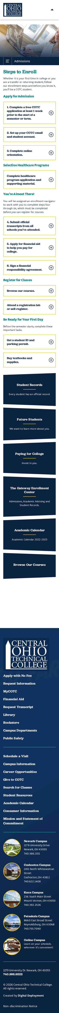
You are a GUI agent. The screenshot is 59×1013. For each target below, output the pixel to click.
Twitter (41, 661)
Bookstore (11, 722)
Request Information (19, 683)
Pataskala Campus (36, 916)
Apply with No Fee (17, 676)
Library (9, 715)
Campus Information (19, 764)
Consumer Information (21, 811)
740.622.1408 (32, 881)
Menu (52, 10)
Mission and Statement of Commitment (23, 821)
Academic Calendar (19, 803)
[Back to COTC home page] (26, 654)
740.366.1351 (32, 853)
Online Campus (34, 940)
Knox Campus (33, 892)
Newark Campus (35, 841)
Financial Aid (13, 699)
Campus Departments (20, 730)
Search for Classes (17, 787)
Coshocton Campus (37, 865)
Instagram (29, 661)
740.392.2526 (32, 904)
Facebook (7, 661)
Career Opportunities (20, 772)
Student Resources (17, 795)
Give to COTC (13, 779)
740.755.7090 (32, 928)
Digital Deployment (31, 995)
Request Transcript (18, 707)
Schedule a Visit (15, 756)
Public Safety (13, 738)
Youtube (18, 661)
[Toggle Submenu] (7, 61)
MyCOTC (10, 691)
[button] (29, 113)
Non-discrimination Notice (20, 1006)
